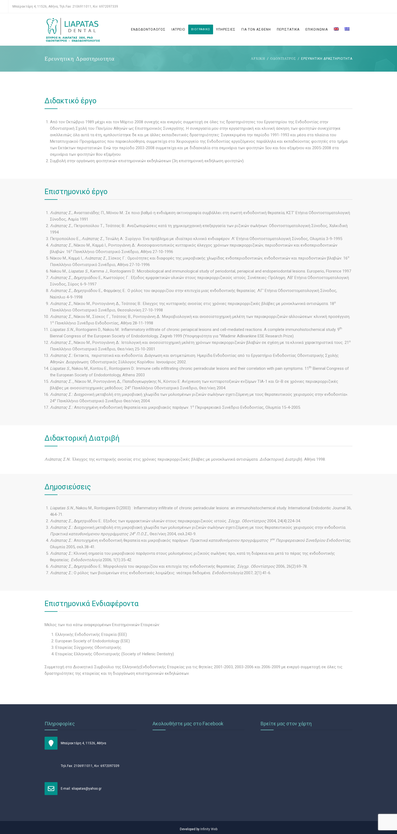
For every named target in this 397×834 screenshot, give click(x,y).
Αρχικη (258, 59)
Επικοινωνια (316, 29)
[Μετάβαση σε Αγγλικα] (336, 29)
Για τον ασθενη (256, 29)
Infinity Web (208, 829)
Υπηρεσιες (225, 29)
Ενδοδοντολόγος (148, 29)
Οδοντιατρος (283, 59)
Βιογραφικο (200, 29)
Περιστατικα (288, 29)
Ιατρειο (178, 29)
